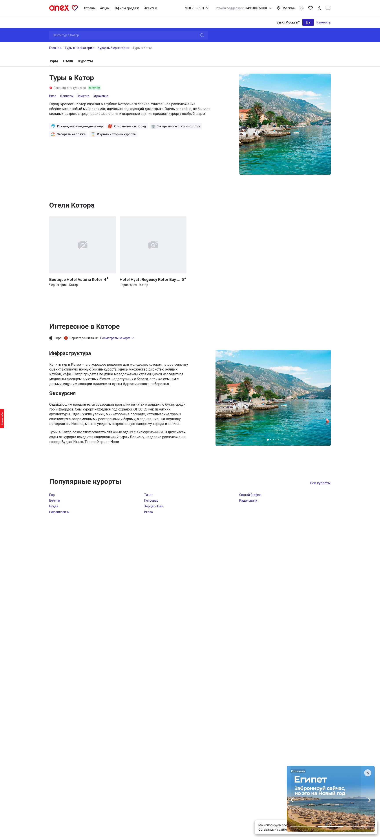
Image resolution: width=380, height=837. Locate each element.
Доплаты (66, 96)
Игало (148, 512)
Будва (53, 506)
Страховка (100, 96)
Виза (52, 96)
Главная (55, 48)
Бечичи (54, 500)
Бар (52, 495)
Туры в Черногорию (79, 48)
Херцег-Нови (153, 506)
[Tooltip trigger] (301, 8)
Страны (90, 8)
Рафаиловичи (59, 512)
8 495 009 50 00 (241, 8)
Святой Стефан (250, 495)
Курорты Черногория (113, 48)
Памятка (83, 96)
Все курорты (320, 483)
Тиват (148, 495)
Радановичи (248, 500)
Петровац (151, 500)
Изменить (323, 22)
